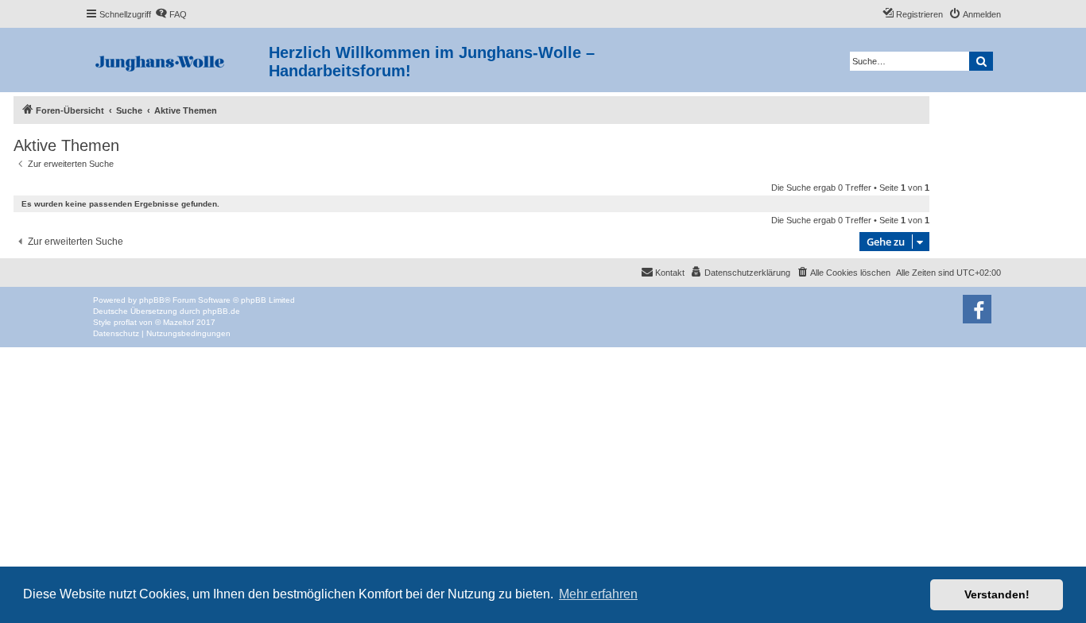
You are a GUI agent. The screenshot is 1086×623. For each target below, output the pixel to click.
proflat (125, 322)
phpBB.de (221, 311)
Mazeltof (178, 322)
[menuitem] (171, 14)
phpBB (152, 300)
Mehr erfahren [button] (598, 594)
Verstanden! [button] (997, 594)
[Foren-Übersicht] (177, 60)
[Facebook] (977, 309)
